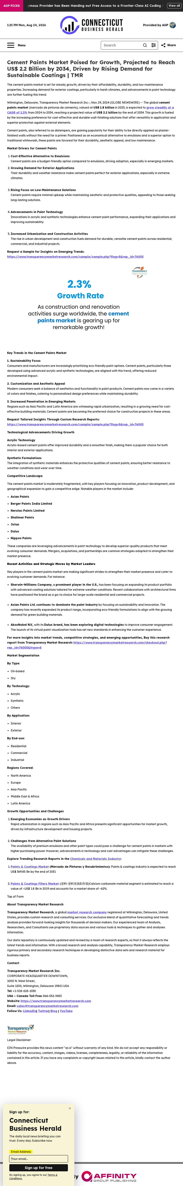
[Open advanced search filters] (153, 45)
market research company (87, 912)
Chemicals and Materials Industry (95, 859)
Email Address (21, 1151)
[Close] (69, 1108)
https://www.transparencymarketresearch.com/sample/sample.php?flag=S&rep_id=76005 (75, 256)
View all (174, 5)
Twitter (43, 1011)
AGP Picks (12, 6)
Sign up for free (38, 1167)
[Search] (145, 45)
